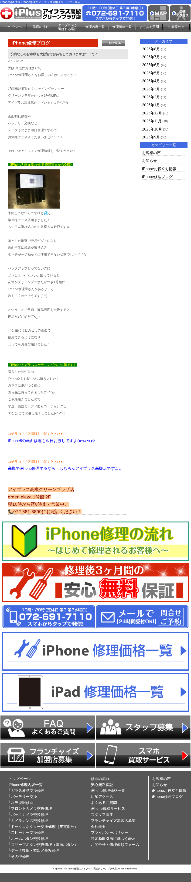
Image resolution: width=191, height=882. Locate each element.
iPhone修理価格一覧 (108, 791)
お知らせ (149, 161)
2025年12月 (152, 113)
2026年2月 (151, 97)
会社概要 (98, 827)
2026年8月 (151, 49)
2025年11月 (152, 121)
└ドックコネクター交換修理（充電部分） (43, 827)
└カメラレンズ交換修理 (28, 821)
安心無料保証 (102, 785)
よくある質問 (149, 27)
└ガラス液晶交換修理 (26, 791)
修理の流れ (41, 27)
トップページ (13, 27)
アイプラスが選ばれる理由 (68, 27)
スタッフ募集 (102, 815)
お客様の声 (176, 27)
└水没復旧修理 (20, 803)
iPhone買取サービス (108, 808)
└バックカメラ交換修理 (28, 815)
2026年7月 (151, 57)
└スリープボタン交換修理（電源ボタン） (43, 845)
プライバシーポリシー (109, 832)
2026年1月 (151, 105)
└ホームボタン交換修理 (28, 839)
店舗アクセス (102, 797)
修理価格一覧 (122, 27)
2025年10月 (152, 129)
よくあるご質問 (104, 803)
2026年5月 (151, 73)
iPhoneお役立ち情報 (159, 169)
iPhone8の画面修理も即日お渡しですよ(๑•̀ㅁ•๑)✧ (51, 441)
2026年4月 (151, 81)
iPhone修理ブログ (157, 177)
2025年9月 (151, 137)
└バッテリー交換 (22, 797)
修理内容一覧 (95, 27)
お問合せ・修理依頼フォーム (115, 845)
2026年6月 (151, 65)
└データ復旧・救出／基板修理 (33, 850)
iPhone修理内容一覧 (25, 785)
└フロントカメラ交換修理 (30, 808)
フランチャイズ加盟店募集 (113, 821)
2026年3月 (151, 89)
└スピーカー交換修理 (26, 832)
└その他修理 (19, 856)
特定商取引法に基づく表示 (113, 839)
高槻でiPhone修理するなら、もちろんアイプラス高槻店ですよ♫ (65, 468)
